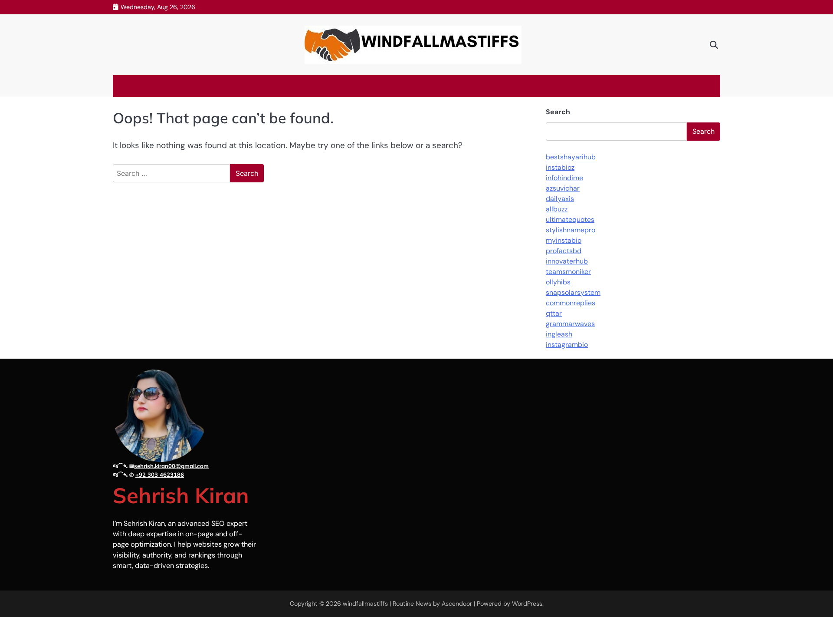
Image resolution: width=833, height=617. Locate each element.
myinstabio (563, 240)
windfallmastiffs (365, 603)
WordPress (527, 603)
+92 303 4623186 (159, 474)
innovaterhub (567, 261)
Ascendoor (457, 603)
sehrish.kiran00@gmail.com (171, 465)
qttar (554, 313)
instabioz (560, 167)
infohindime (564, 177)
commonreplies (570, 302)
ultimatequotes (570, 219)
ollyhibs (558, 282)
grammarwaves (570, 323)
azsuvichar (563, 188)
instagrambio (567, 344)
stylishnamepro (570, 229)
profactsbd (563, 250)
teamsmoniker (568, 271)
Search (558, 111)
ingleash (559, 334)
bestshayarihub (571, 157)
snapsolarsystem (573, 292)
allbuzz (556, 209)
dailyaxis (560, 198)
